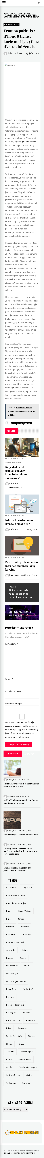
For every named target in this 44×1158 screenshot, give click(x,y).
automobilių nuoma (15, 895)
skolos (9, 1043)
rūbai (8, 1028)
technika (10, 1051)
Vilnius (29, 1075)
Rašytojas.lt (13, 53)
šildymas (26, 1083)
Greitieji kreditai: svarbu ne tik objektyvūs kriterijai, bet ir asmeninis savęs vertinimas (21, 851)
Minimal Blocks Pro (12, 1153)
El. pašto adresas (14, 691)
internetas (26, 934)
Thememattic (28, 1153)
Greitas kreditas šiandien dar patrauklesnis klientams (17, 869)
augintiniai (27, 887)
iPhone (19, 423)
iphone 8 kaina (28, 141)
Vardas (9, 679)
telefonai (27, 423)
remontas (31, 1020)
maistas (23, 958)
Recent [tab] (30, 754)
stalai (21, 1043)
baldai (9, 911)
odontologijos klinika (16, 981)
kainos (25, 950)
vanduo (9, 1067)
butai (8, 918)
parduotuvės (28, 989)
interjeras (10, 934)
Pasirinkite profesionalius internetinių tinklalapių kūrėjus (21, 565)
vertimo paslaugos (28, 1067)
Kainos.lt (17, 387)
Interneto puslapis (13, 703)
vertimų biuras (13, 1075)
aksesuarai (11, 887)
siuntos (31, 1036)
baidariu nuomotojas (16, 903)
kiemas (9, 958)
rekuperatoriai (13, 1020)
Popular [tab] (14, 753)
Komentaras (11, 643)
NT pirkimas (12, 965)
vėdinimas (11, 1083)
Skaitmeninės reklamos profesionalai (21, 834)
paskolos (10, 997)
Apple (13, 423)
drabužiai (24, 926)
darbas (20, 918)
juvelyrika (10, 950)
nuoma (27, 965)
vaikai (9, 1059)
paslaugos (11, 1012)
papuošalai (11, 989)
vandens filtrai (24, 1059)
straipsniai (11, 796)
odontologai (12, 973)
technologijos (27, 1051)
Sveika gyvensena (13, 462)
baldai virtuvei (24, 911)
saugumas (22, 1028)
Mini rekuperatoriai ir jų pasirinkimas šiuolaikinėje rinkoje (21, 785)
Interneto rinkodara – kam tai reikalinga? (19, 522)
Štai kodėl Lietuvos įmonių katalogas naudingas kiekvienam (21, 801)
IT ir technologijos (11, 24)
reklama (26, 1012)
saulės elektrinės (14, 1036)
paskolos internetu (15, 1004)
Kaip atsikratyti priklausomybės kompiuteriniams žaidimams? (16, 472)
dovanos (10, 926)
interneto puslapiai (15, 942)
